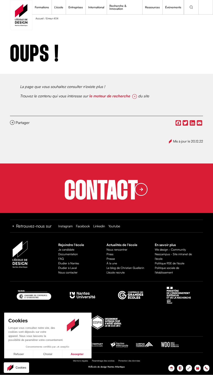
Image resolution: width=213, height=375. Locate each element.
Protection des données (129, 360)
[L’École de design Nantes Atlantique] (21, 15)
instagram (65, 226)
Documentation (68, 254)
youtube (114, 226)
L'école (58, 7)
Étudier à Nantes (68, 263)
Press (109, 254)
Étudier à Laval (67, 268)
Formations (42, 7)
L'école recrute (115, 272)
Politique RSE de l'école (169, 263)
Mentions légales (80, 360)
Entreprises (75, 7)
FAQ (61, 258)
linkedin (99, 226)
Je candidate (66, 249)
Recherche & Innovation (117, 7)
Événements (173, 7)
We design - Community (170, 249)
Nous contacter (68, 272)
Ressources (152, 7)
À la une (111, 263)
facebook (83, 226)
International (96, 7)
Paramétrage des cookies (103, 360)
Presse (110, 258)
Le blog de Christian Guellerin (125, 268)
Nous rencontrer (116, 249)
